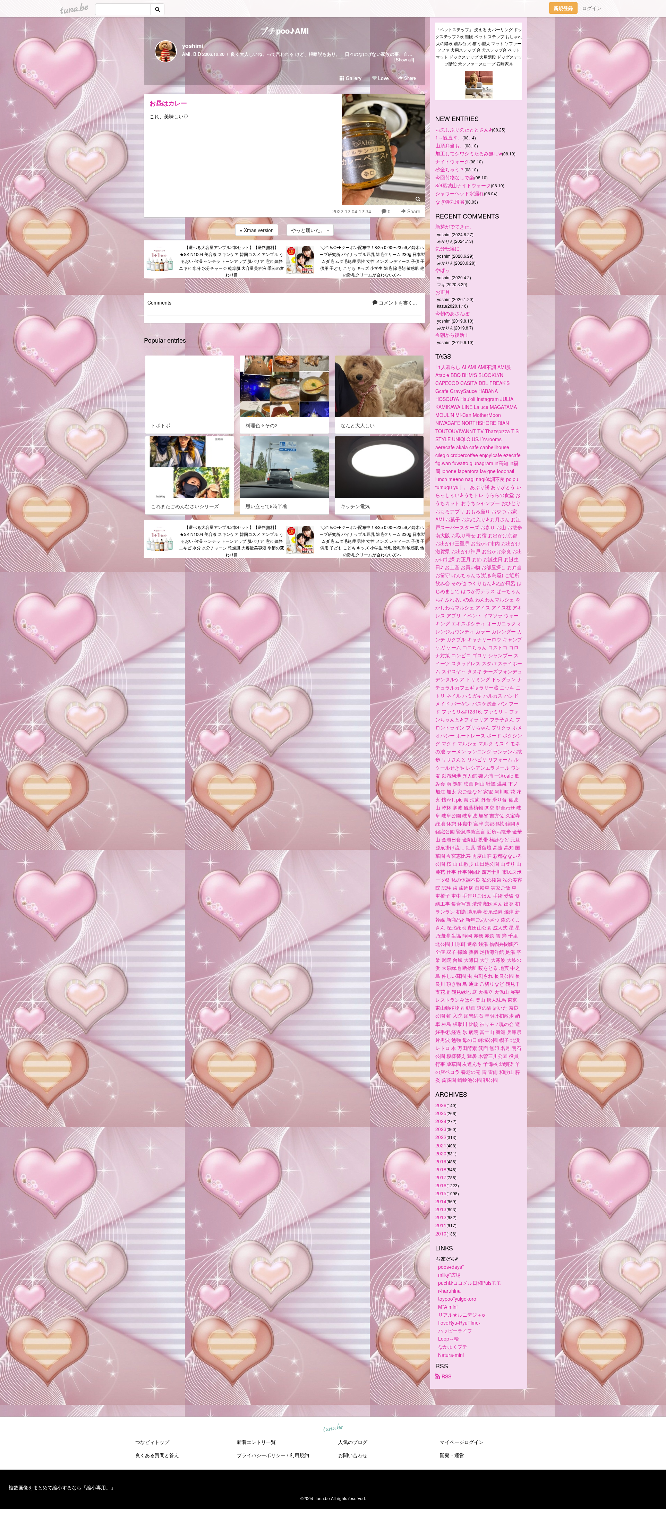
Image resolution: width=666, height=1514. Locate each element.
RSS (445, 1376)
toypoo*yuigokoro (457, 1298)
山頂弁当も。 (449, 145)
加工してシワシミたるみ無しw (468, 153)
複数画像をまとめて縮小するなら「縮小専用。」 (62, 1487)
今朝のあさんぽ (452, 313)
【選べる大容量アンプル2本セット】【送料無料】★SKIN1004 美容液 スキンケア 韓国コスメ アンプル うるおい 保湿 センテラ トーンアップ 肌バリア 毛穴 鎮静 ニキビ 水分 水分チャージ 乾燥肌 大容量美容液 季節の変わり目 (231, 260)
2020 (440, 1153)
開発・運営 (452, 1455)
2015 (440, 1193)
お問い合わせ (352, 1455)
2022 (440, 1137)
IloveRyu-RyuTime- (459, 1322)
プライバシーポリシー (261, 1455)
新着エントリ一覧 (256, 1441)
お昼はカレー (168, 103)
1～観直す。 (448, 137)
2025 (440, 1113)
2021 (440, 1145)
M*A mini (448, 1306)
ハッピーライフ (455, 1330)
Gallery (352, 78)
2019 (440, 1161)
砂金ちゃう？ (449, 169)
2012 (440, 1217)
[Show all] (404, 59)
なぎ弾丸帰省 (449, 201)
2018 (440, 1169)
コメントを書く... (397, 302)
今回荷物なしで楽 (454, 177)
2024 (440, 1121)
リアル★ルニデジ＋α (462, 1314)
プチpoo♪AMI (284, 30)
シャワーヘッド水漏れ (459, 193)
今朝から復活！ (452, 334)
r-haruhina (449, 1290)
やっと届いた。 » (310, 229)
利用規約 (299, 1455)
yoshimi (192, 46)
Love (383, 78)
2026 (440, 1105)
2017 (440, 1177)
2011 (440, 1225)
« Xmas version (257, 229)
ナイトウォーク (452, 161)
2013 (440, 1209)
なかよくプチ (452, 1346)
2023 (440, 1129)
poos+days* (451, 1266)
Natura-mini (451, 1354)
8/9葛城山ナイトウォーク (463, 185)
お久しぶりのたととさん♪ (463, 129)
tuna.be (332, 1428)
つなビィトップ (152, 1441)
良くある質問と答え (157, 1455)
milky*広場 (449, 1274)
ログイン (591, 8)
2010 (440, 1233)
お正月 (442, 291)
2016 (440, 1185)
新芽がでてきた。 (454, 226)
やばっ (442, 269)
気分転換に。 (449, 248)
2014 (440, 1201)
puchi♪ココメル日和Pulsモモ (469, 1282)
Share (409, 78)
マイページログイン (462, 1441)
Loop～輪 (448, 1338)
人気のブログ (352, 1441)
